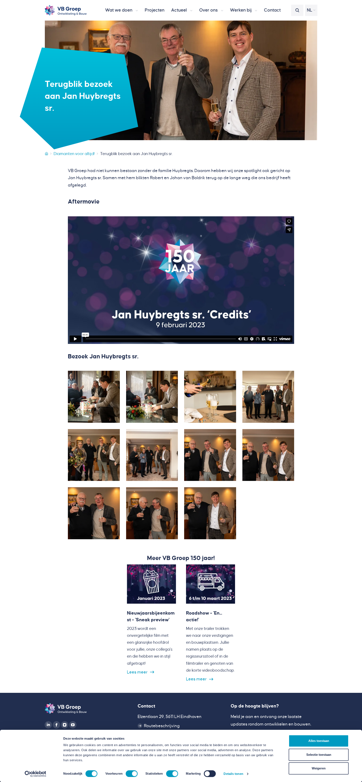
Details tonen (233, 773)
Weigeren (319, 768)
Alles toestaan (318, 741)
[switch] (132, 773)
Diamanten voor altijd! (74, 153)
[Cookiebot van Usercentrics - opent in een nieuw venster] (35, 774)
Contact (146, 706)
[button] (121, 10)
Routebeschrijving (162, 726)
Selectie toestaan (318, 754)
